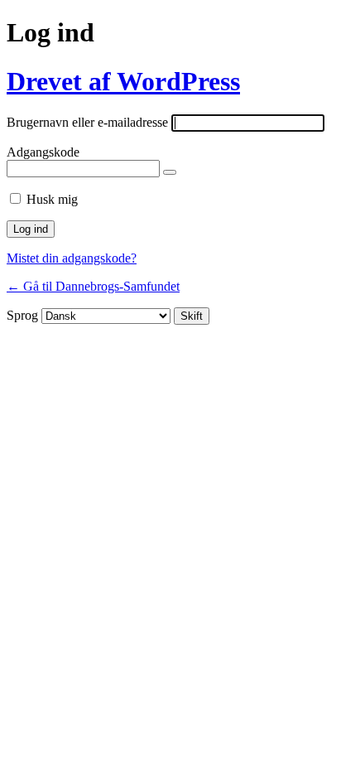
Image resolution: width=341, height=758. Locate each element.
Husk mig (52, 199)
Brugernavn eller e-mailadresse (87, 122)
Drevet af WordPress (123, 81)
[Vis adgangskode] (169, 172)
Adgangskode (43, 152)
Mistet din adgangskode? (72, 258)
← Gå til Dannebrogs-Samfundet (93, 286)
